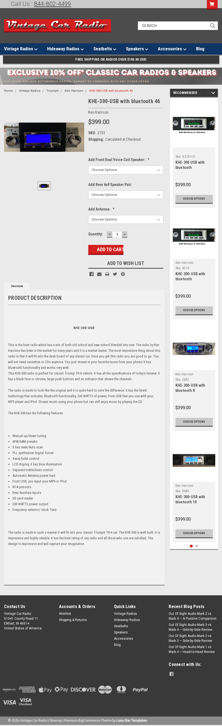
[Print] (107, 274)
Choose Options (194, 198)
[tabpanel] (194, 154)
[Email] (99, 274)
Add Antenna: (101, 209)
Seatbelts (103, 48)
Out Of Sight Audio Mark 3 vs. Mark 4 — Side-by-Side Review (190, 627)
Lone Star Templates (131, 720)
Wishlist (65, 614)
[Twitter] (115, 274)
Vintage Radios (19, 48)
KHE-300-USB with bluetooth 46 (111, 91)
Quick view (194, 143)
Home (8, 91)
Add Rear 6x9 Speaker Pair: (110, 184)
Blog (200, 48)
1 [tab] (191, 546)
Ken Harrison (74, 91)
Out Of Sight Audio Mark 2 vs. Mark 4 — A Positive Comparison (193, 616)
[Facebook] (91, 274)
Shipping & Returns (73, 620)
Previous (208, 94)
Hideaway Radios (63, 48)
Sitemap (56, 720)
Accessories (170, 48)
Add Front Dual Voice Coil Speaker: (118, 159)
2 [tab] (196, 546)
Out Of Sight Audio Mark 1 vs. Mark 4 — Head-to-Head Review (192, 649)
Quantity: (95, 234)
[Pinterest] (123, 274)
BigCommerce (89, 720)
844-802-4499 (52, 4)
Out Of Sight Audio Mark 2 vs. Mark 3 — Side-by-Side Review (190, 638)
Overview (17, 286)
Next (213, 94)
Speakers (135, 48)
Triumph (52, 91)
